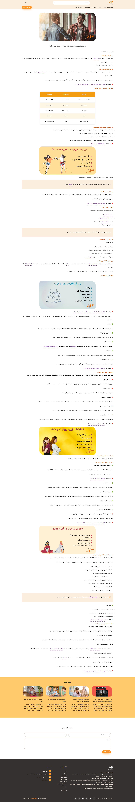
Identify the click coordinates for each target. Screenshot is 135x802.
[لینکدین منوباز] (79, 798)
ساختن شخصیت (89, 257)
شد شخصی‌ (64, 658)
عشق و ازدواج (64, 777)
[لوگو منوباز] (110, 768)
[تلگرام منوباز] (83, 798)
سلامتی (65, 788)
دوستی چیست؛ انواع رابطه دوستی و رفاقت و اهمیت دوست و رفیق (90, 84)
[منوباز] (110, 3)
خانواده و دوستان (63, 779)
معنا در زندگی (105, 222)
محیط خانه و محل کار (62, 784)
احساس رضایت (28, 264)
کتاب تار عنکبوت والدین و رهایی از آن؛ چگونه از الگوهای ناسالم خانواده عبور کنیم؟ (33, 700)
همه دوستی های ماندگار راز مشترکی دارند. (95, 203)
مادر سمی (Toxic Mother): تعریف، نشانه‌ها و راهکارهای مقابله (104, 700)
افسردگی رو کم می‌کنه (103, 218)
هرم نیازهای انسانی (93, 264)
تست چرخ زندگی (93, 597)
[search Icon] (54, 2)
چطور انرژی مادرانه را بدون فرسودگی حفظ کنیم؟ (56, 700)
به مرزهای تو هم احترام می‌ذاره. (51, 346)
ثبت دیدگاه (107, 752)
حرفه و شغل (64, 786)
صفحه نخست (110, 7)
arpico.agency (34, 798)
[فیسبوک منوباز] (86, 798)
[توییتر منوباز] (90, 798)
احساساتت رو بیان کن (95, 649)
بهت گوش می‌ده (41, 72)
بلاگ (105, 7)
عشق (67, 264)
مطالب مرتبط (67, 682)
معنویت (65, 773)
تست (99, 562)
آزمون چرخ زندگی (26, 7)
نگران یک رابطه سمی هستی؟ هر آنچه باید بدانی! (94, 368)
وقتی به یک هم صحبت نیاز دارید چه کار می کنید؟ (94, 671)
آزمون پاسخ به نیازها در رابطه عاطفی (98, 620)
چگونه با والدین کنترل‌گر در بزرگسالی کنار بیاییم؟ (80, 700)
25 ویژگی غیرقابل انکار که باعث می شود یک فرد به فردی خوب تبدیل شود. (89, 312)
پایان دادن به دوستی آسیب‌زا (56, 649)
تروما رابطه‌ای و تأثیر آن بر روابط (98, 144)
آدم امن (70, 184)
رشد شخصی (64, 790)
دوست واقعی (96, 58)
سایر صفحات (87, 7)
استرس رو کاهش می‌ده (108, 215)
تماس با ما (94, 7)
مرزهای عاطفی (73, 346)
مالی (66, 771)
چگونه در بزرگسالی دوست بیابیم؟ (97, 478)
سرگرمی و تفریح (63, 781)
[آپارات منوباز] (75, 798)
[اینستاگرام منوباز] (94, 798)
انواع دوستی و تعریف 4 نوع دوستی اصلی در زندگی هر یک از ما (91, 523)
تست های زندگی (78, 7)
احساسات (64, 775)
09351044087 (44, 771)
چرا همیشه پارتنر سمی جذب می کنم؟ (96, 424)
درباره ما (99, 7)
